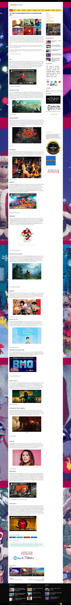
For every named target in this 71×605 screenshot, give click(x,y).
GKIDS (47, 68)
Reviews (18, 10)
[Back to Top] (61, 604)
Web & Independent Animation (50, 71)
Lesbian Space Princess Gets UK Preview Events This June (57, 54)
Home (11, 10)
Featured (42, 16)
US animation (58, 71)
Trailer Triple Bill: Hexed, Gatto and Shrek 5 (55, 598)
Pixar (21, 17)
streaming (32, 17)
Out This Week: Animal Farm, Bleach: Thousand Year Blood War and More (20, 589)
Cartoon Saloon (35, 16)
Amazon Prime (48, 76)
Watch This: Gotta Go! (37, 592)
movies (19, 17)
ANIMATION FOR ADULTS (24, 603)
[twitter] (61, 1)
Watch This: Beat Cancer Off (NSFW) (38, 589)
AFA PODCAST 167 (48, 132)
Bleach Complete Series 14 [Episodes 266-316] (56, 50)
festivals (50, 68)
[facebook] (60, 1)
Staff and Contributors (50, 20)
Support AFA (48, 19)
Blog (39, 10)
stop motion (29, 17)
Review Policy (48, 16)
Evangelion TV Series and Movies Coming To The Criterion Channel (14, 573)
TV (43, 17)
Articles (23, 10)
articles (26, 16)
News (14, 10)
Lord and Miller (16, 17)
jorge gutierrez (11, 17)
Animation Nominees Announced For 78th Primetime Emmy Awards (20, 594)
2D (21, 16)
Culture (53, 10)
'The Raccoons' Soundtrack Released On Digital (26, 574)
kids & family (23, 568)
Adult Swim (35, 568)
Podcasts (29, 10)
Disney (40, 16)
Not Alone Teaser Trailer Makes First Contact (56, 593)
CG (37, 16)
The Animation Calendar (50, 17)
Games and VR (47, 10)
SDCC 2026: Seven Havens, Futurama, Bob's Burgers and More (37, 573)
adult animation (48, 69)
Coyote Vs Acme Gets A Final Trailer (55, 589)
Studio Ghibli (36, 17)
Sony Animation (25, 17)
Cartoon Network (30, 16)
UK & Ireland (57, 66)
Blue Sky (55, 76)
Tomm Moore (40, 17)
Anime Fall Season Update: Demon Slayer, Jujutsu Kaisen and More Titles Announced (56, 60)
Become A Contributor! (50, 21)
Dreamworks (54, 73)
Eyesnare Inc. (31, 603)
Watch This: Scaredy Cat (37, 597)
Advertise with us (49, 18)
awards (59, 68)
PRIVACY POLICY (35, 603)
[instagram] (58, 1)
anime (11, 568)
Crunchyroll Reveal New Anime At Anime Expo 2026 (20, 599)
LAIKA (52, 76)
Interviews (35, 10)
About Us (47, 12)
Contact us (48, 13)
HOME (59, 603)
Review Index (48, 15)
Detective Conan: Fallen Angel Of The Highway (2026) (57, 46)
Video (43, 10)
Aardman (23, 16)
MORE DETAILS (37, 559)
